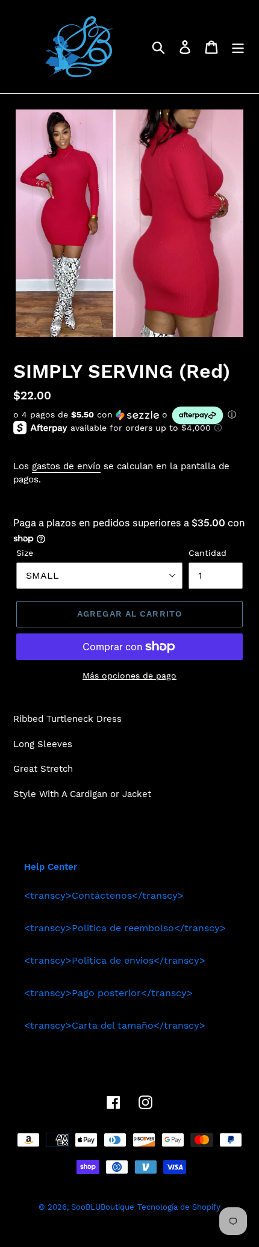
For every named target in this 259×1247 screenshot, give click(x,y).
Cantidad (207, 553)
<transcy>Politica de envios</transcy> (114, 960)
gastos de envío (66, 466)
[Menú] (238, 46)
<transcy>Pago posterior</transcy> (108, 993)
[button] (129, 415)
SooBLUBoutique (102, 1207)
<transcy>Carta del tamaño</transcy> (114, 1025)
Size (24, 553)
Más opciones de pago (129, 675)
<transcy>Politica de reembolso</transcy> (125, 928)
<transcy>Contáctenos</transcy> (104, 895)
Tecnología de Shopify (178, 1207)
